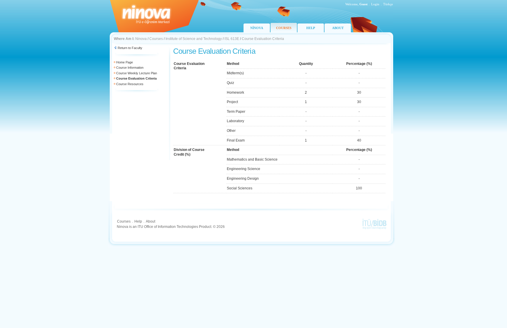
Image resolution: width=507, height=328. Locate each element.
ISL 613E (231, 39)
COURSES (283, 28)
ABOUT (338, 28)
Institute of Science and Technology (193, 39)
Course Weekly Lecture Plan (136, 73)
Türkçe (388, 4)
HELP (310, 28)
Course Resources (129, 84)
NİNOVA (256, 28)
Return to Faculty (130, 48)
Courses (156, 39)
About (150, 221)
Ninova (141, 39)
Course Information (129, 67)
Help (138, 221)
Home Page (124, 62)
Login (375, 4)
